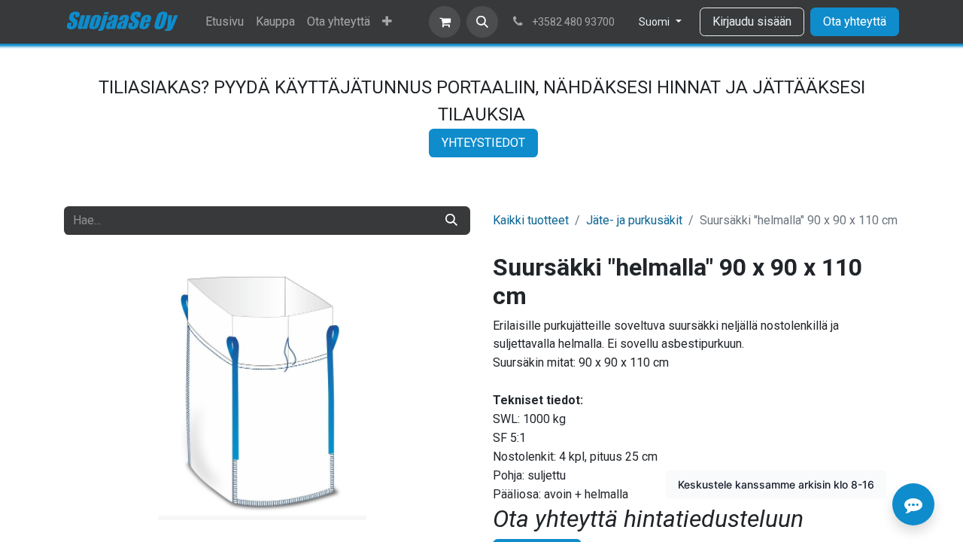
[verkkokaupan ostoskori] (444, 22)
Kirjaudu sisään (751, 21)
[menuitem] (224, 22)
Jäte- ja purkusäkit (634, 220)
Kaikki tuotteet (531, 220)
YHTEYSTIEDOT (483, 143)
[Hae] (451, 220)
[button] (482, 22)
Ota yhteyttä (854, 21)
